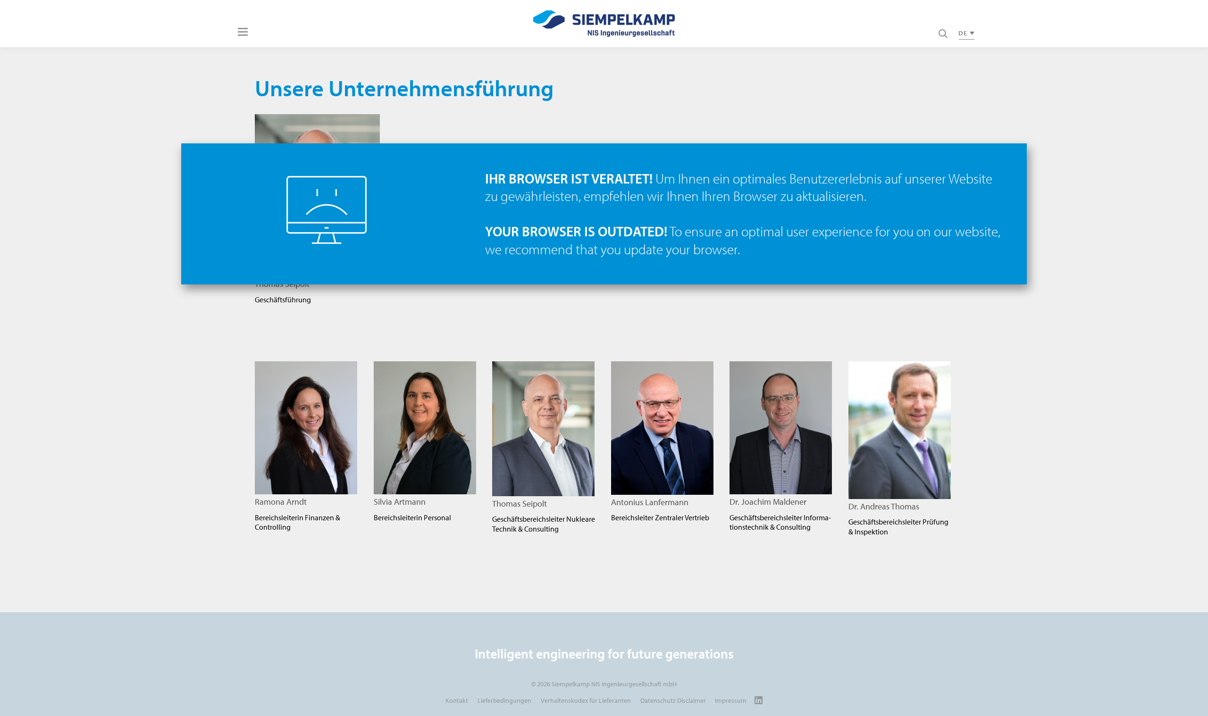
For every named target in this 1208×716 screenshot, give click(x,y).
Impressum (731, 700)
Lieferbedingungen (504, 700)
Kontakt (456, 700)
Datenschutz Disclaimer (673, 700)
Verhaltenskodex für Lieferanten (586, 700)
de (962, 33)
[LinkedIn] (759, 700)
